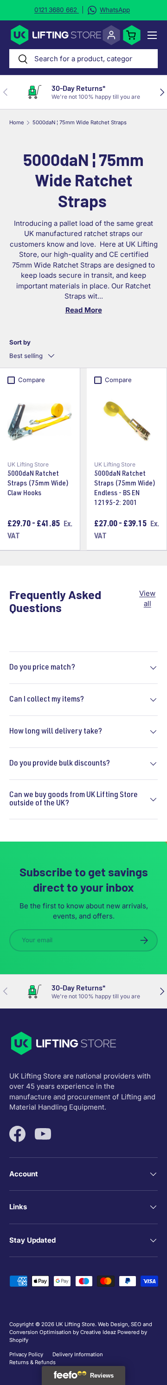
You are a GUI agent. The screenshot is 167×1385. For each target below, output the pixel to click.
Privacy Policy (26, 1354)
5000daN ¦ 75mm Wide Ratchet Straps (79, 122)
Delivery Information (77, 1354)
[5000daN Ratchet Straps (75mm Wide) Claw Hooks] (39, 421)
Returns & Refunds (32, 1362)
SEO (136, 1324)
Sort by (20, 342)
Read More (83, 310)
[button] (132, 35)
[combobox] (83, 58)
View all (147, 598)
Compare (31, 379)
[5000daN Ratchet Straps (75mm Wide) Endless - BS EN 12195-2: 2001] (126, 421)
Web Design (113, 1324)
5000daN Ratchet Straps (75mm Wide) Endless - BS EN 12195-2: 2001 (124, 489)
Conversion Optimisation (40, 1332)
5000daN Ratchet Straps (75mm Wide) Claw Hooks (38, 484)
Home (16, 122)
